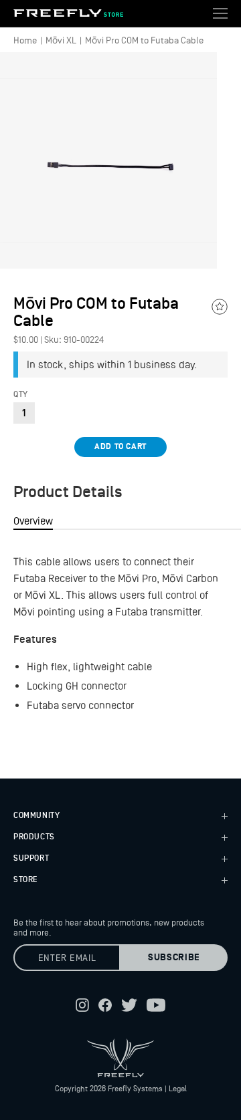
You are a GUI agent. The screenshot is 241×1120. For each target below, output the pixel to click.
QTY (20, 395)
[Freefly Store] (68, 13)
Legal (178, 1088)
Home (25, 40)
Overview (33, 521)
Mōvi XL (61, 40)
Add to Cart (120, 447)
